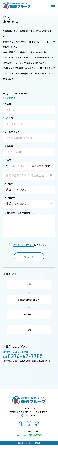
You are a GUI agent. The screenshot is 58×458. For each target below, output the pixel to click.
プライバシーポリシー (23, 244)
